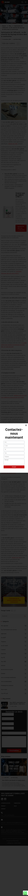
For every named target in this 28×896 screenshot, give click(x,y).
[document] (14, 448)
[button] (26, 425)
